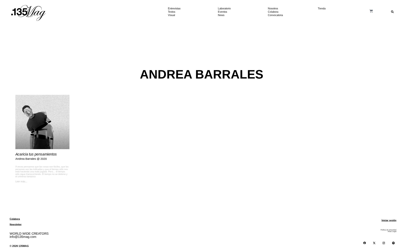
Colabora (273, 11)
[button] (392, 11)
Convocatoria (275, 15)
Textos (171, 11)
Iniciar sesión (389, 220)
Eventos (222, 11)
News (221, 15)
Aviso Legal (392, 231)
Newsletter (16, 224)
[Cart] (371, 11)
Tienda (322, 8)
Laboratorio (224, 8)
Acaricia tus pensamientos (36, 154)
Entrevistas (174, 8)
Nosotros (273, 8)
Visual (171, 15)
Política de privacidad (388, 230)
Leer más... (21, 181)
